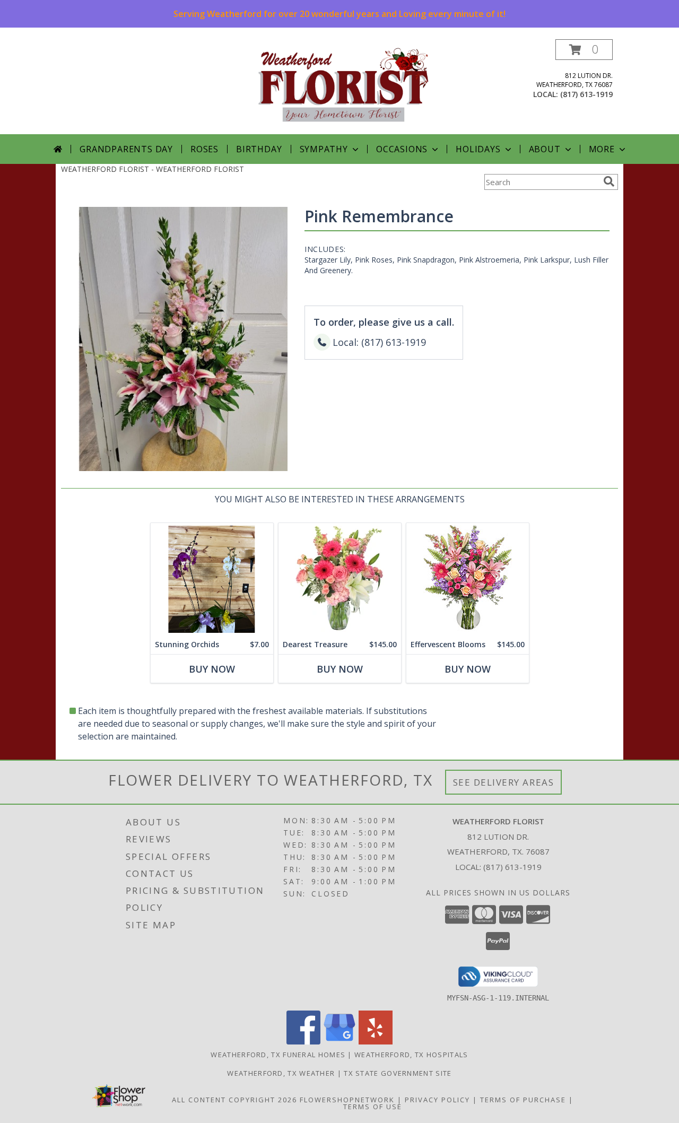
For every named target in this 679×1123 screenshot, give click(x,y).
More (602, 149)
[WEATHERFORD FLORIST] (343, 87)
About (545, 149)
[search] (608, 181)
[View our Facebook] (303, 1042)
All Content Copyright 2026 (234, 1099)
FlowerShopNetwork (347, 1099)
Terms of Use (372, 1106)
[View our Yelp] (376, 1042)
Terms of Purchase (523, 1099)
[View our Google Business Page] (339, 1042)
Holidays (478, 149)
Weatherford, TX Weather (281, 1073)
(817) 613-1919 (586, 94)
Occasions (402, 149)
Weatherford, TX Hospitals (411, 1054)
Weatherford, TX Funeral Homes (278, 1054)
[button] (584, 49)
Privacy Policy (437, 1099)
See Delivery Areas (503, 782)
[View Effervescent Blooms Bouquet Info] (467, 579)
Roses (204, 149)
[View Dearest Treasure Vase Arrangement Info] (339, 579)
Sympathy (324, 149)
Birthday (259, 149)
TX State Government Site (397, 1073)
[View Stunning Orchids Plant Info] (212, 579)
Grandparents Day (126, 149)
